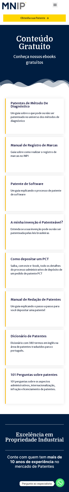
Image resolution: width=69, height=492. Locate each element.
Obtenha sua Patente (32, 18)
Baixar (40, 126)
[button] (55, 5)
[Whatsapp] (60, 483)
